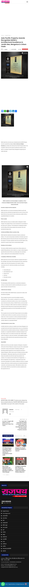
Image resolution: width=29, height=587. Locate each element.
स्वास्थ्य (4, 551)
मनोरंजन (5, 537)
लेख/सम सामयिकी (7, 548)
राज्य (4, 541)
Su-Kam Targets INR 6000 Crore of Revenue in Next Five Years (7, 423)
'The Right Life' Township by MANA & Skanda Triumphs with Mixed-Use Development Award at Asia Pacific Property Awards (21, 425)
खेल (4, 520)
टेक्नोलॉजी (5, 522)
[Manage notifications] (26, 584)
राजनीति (5, 539)
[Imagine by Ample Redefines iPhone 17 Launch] (21, 443)
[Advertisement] (14, 19)
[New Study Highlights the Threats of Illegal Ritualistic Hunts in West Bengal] (8, 461)
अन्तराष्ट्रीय (5, 515)
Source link (3, 398)
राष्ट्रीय (4, 546)
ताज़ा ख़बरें (5, 527)
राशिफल (5, 544)
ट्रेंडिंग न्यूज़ (5, 525)
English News (25, 49)
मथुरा (4, 534)
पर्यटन (4, 532)
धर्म (3, 530)
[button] (3, 584)
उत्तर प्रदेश (5, 518)
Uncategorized (6, 513)
